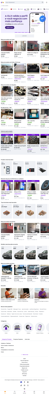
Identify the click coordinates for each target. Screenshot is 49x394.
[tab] (6, 339)
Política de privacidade (24, 364)
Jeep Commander (25, 309)
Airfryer (36, 311)
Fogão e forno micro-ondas (17, 313)
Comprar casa (21, 316)
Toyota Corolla (3, 311)
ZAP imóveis (24, 373)
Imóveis (34, 9)
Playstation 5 (41, 311)
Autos (41, 9)
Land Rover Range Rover (34, 309)
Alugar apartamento (14, 316)
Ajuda (24, 358)
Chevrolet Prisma (43, 309)
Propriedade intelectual (24, 366)
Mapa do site (24, 368)
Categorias (5, 9)
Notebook (9, 313)
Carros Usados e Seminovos (7, 345)
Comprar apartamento (5, 316)
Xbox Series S (35, 313)
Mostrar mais (25, 354)
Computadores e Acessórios (7, 349)
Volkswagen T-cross (17, 309)
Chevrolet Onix (3, 309)
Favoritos (14, 9)
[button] (24, 2)
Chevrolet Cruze (20, 311)
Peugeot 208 (9, 309)
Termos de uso (25, 362)
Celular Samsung (31, 311)
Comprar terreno (34, 316)
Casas (2, 352)
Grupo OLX (24, 371)
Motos (2, 347)
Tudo (28, 9)
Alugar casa (27, 316)
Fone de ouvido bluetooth (27, 313)
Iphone (25, 311)
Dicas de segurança (24, 360)
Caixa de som (3, 313)
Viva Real (24, 375)
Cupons (21, 9)
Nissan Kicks (9, 311)
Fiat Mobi (14, 311)
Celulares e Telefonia (6, 343)
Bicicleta (41, 313)
